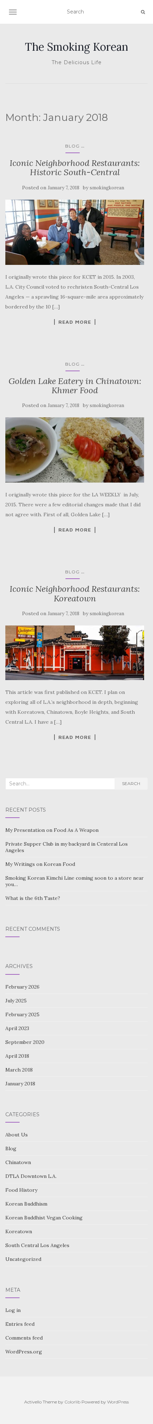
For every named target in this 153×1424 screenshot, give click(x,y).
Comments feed (24, 1338)
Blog (72, 146)
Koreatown (18, 1231)
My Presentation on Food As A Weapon (52, 830)
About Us (16, 1134)
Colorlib (72, 1401)
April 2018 (17, 1056)
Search (131, 783)
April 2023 (17, 1028)
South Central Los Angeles (37, 1245)
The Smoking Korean (76, 46)
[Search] (143, 12)
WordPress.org (23, 1351)
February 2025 (22, 1014)
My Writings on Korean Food (40, 864)
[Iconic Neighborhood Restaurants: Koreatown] (74, 652)
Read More (74, 322)
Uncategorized (23, 1259)
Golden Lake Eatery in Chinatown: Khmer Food (75, 386)
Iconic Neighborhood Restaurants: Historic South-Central (75, 167)
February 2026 (22, 987)
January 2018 (20, 1083)
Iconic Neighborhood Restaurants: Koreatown (75, 593)
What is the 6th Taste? (32, 898)
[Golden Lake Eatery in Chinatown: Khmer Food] (74, 450)
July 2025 (16, 1000)
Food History (21, 1190)
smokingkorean (107, 188)
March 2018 (19, 1070)
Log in (13, 1310)
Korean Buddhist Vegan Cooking (44, 1217)
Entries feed (20, 1324)
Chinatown (18, 1162)
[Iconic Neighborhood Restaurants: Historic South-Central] (74, 232)
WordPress (118, 1401)
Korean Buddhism (26, 1204)
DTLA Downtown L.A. (31, 1176)
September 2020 (24, 1042)
